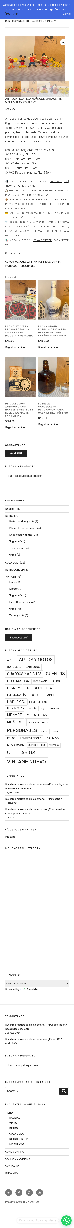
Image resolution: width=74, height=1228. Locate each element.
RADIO (55, 731)
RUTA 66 (52, 738)
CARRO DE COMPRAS (18, 1158)
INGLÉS (33, 708)
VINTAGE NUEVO (26, 762)
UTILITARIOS (21, 752)
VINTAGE (38, 261)
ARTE (10, 660)
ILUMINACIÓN (15, 708)
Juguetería (25, 261)
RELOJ (11, 738)
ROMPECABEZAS (30, 738)
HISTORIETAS (38, 702)
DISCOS (56, 681)
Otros (12, 554)
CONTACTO (12, 1165)
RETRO (9, 516)
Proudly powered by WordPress (22, 1202)
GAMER (50, 695)
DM (66, 181)
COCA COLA (12, 562)
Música (13, 582)
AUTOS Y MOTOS (36, 659)
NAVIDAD (10, 509)
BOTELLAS (14, 666)
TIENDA (9, 1112)
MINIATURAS (37, 715)
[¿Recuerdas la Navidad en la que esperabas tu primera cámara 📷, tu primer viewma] (37, 937)
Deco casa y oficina (20, 534)
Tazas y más (16, 548)
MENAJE (14, 715)
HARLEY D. (16, 702)
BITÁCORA (11, 1172)
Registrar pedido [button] (15, 347)
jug (42, 708)
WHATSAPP (56, 181)
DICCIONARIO (40, 681)
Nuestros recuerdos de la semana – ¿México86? (33, 798)
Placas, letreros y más (22, 528)
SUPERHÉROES (36, 745)
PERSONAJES (27, 265)
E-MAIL (31, 186)
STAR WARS (15, 744)
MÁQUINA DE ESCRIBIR (39, 723)
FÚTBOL (35, 695)
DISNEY (56, 261)
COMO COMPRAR (42, 240)
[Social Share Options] (11, 907)
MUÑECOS (11, 265)
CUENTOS (55, 673)
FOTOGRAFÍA (16, 695)
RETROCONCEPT (15, 569)
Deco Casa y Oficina (21, 602)
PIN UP (44, 731)
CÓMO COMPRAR (13, 14)
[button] (63, 42)
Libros (13, 588)
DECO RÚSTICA (18, 681)
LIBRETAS (54, 708)
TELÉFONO (54, 745)
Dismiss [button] (66, 14)
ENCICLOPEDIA (38, 688)
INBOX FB (10, 186)
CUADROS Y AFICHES (24, 674)
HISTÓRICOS (16, 1144)
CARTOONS (33, 666)
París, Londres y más (21, 521)
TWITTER (21, 186)
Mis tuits (10, 836)
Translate (32, 989)
